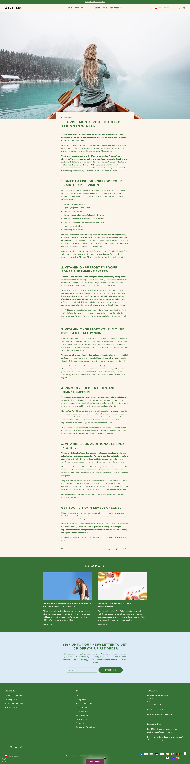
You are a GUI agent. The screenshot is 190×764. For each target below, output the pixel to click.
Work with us (81, 719)
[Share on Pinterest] (117, 549)
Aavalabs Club (82, 707)
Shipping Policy (11, 700)
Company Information (85, 727)
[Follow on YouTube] (16, 747)
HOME (70, 8)
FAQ (78, 696)
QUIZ (105, 8)
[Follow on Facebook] (6, 747)
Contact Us (80, 723)
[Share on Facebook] (101, 549)
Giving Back (81, 700)
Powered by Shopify (86, 756)
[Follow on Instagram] (11, 747)
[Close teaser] (105, 758)
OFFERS (89, 8)
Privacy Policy (11, 707)
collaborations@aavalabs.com (162, 740)
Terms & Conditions (13, 696)
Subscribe (110, 670)
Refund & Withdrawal (14, 703)
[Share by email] (125, 549)
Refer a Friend (82, 715)
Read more (47, 624)
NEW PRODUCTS (116, 8)
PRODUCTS (79, 8)
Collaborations (82, 711)
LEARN (97, 8)
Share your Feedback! (85, 703)
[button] (95, 761)
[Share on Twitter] (109, 549)
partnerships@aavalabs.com (159, 732)
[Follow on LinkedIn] (26, 747)
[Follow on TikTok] (21, 747)
